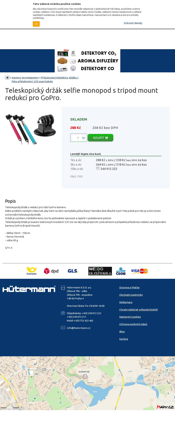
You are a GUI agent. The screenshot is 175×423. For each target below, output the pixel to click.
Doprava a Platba (129, 287)
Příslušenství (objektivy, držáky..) (59, 77)
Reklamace (125, 302)
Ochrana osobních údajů (133, 324)
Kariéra (123, 338)
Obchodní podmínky (131, 294)
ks (83, 137)
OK (36, 24)
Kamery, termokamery (25, 77)
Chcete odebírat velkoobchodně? (138, 309)
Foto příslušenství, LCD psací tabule (32, 81)
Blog (122, 331)
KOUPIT (99, 137)
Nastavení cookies (130, 316)
